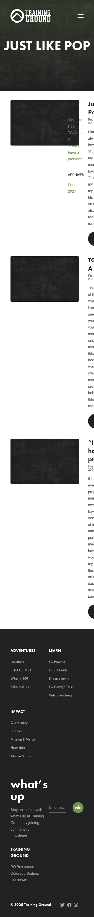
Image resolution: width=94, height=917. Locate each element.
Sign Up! (78, 807)
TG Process (57, 661)
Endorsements (59, 678)
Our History (19, 722)
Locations (17, 661)
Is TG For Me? (20, 670)
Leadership (18, 731)
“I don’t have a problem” (75, 152)
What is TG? (19, 678)
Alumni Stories (21, 756)
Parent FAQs (58, 670)
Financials (17, 747)
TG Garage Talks (61, 686)
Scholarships (19, 686)
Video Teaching (60, 695)
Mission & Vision (22, 739)
